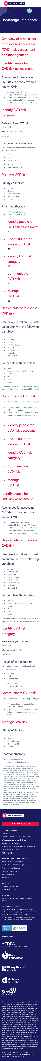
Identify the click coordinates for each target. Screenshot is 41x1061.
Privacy (12, 1052)
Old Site (25, 1052)
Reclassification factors (17, 143)
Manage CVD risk (14, 174)
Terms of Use (5, 1052)
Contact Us (19, 1052)
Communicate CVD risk (19, 396)
